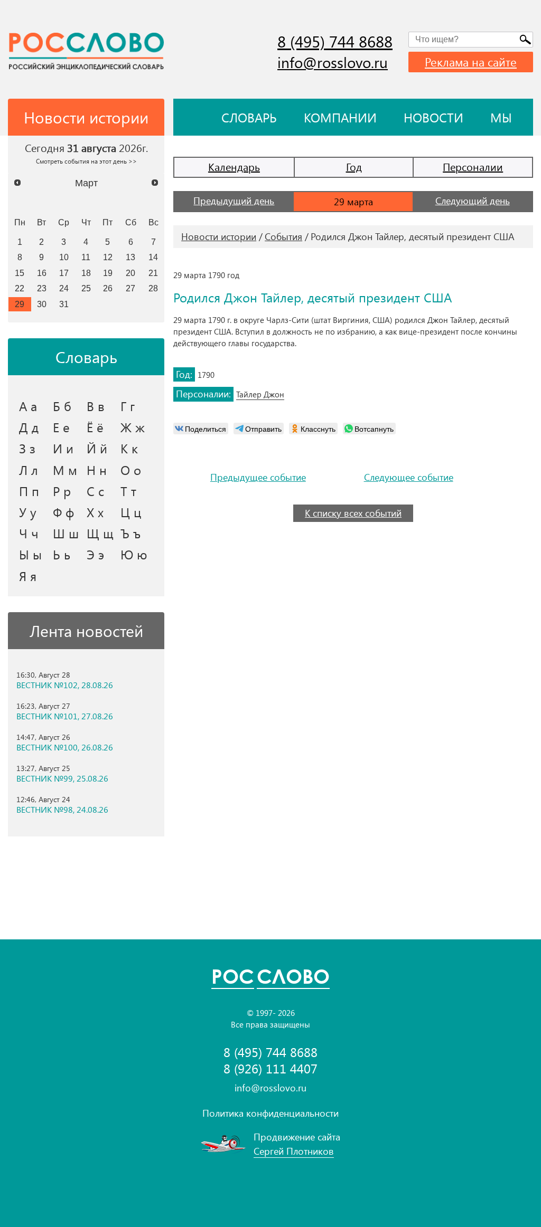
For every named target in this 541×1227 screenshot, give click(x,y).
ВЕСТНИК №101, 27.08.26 (64, 716)
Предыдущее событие (258, 477)
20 (130, 273)
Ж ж (132, 426)
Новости (433, 117)
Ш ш (66, 533)
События (283, 236)
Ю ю (133, 554)
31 (64, 304)
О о (130, 469)
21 (153, 273)
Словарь (249, 117)
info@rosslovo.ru (332, 62)
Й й (97, 448)
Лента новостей (86, 630)
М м (65, 469)
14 (153, 257)
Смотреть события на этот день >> (86, 161)
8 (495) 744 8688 (335, 41)
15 (19, 273)
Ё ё (95, 426)
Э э (95, 554)
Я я (27, 575)
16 (41, 273)
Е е (61, 426)
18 (86, 273)
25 (86, 288)
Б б (62, 405)
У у (27, 511)
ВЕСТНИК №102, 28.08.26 (64, 685)
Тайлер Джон (260, 394)
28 (153, 288)
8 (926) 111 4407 (270, 1068)
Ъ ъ (130, 533)
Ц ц (130, 511)
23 (41, 288)
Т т (128, 490)
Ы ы (30, 554)
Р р (62, 490)
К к (129, 448)
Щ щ (100, 533)
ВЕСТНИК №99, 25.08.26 (62, 778)
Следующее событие (408, 477)
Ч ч (29, 533)
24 (64, 288)
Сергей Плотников (294, 1151)
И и (63, 448)
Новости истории (218, 236)
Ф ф (63, 511)
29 (19, 304)
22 (19, 288)
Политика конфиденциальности (270, 1113)
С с (95, 490)
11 (85, 257)
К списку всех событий (353, 513)
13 (130, 257)
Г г (127, 405)
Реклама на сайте (471, 62)
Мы (501, 117)
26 (108, 288)
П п (29, 490)
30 (41, 304)
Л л (28, 469)
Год (354, 166)
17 (64, 273)
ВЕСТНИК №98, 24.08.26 (62, 809)
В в (96, 405)
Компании (340, 117)
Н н (97, 469)
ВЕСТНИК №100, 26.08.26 (64, 747)
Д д (29, 426)
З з (27, 448)
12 (108, 257)
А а (28, 405)
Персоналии (473, 166)
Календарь (234, 166)
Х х (95, 511)
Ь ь (61, 554)
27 (130, 288)
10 (64, 257)
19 (108, 273)
